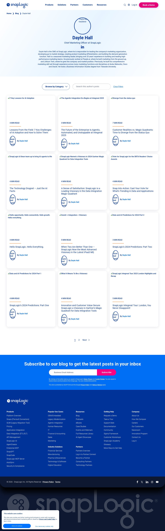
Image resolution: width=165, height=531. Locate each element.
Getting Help (109, 412)
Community (113, 430)
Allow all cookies (17, 526)
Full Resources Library (84, 434)
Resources (80, 412)
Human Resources (55, 426)
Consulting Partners (83, 461)
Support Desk (113, 423)
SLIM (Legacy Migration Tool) (18, 423)
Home (9, 13)
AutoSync (10, 462)
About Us (135, 416)
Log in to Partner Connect (86, 454)
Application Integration (16, 430)
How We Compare (139, 419)
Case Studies (81, 426)
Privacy (90, 379)
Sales (50, 437)
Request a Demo (110, 416)
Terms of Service (97, 385)
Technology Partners (84, 465)
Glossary (107, 444)
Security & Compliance (15, 466)
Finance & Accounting (56, 434)
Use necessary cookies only (44, 526)
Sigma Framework (111, 434)
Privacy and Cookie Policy (47, 519)
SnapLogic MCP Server (15, 459)
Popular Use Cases (55, 412)
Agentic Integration (55, 423)
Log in (134, 441)
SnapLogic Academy (112, 441)
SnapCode (11, 455)
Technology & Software (57, 461)
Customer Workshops (112, 437)
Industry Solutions (55, 447)
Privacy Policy (85, 385)
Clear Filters (118, 87)
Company (135, 412)
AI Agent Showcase (83, 437)
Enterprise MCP (13, 448)
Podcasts (79, 419)
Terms (85, 379)
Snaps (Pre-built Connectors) (18, 419)
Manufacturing (54, 454)
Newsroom (136, 430)
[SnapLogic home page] (18, 401)
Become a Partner (83, 458)
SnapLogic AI (12, 441)
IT (49, 430)
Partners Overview (83, 451)
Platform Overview (14, 416)
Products (10, 412)
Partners (79, 447)
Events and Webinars (84, 430)
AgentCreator (12, 444)
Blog (17, 13)
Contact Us (136, 437)
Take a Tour (108, 419)
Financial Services (55, 451)
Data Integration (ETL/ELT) (17, 434)
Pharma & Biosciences (57, 458)
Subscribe (106, 372)
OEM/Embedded (54, 416)
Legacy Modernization (56, 419)
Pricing (9, 426)
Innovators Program (139, 434)
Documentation (114, 426)
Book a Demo (149, 5)
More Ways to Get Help (113, 448)
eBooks (79, 423)
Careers (135, 423)
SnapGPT (10, 452)
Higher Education (55, 465)
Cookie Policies (100, 379)
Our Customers (138, 426)
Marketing (52, 441)
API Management (13, 437)
